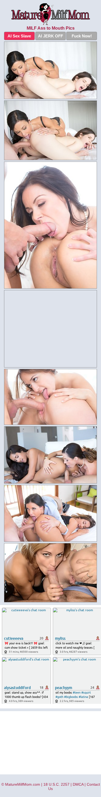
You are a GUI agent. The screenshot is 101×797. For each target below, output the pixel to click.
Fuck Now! (82, 36)
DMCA (78, 784)
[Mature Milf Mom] (50, 14)
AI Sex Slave (19, 36)
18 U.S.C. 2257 (56, 784)
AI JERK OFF (50, 36)
